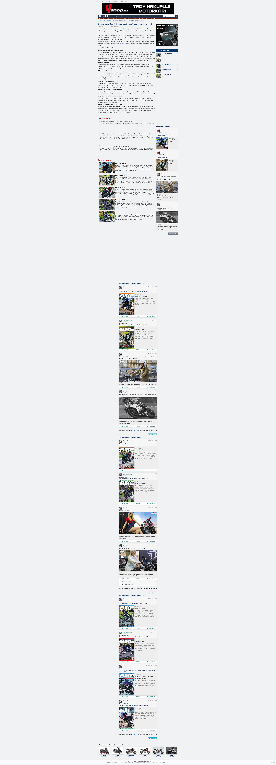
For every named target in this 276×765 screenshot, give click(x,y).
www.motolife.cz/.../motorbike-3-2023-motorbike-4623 (135, 603)
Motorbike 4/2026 (166, 69)
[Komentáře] (155, 286)
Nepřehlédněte (119, 18)
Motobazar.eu (116, 1)
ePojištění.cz (137, 37)
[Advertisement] (167, 101)
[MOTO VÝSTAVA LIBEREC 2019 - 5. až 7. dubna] (126, 151)
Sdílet (138, 316)
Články (122, 16)
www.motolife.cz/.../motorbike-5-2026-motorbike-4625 (135, 445)
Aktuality (109, 20)
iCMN (104, 20)
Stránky (135, 16)
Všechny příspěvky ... (172, 233)
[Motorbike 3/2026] (126, 217)
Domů (100, 20)
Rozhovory (141, 18)
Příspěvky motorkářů (164, 126)
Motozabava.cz (124, 1)
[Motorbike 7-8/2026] (126, 168)
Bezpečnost (108, 18)
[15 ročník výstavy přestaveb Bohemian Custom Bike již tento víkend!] (126, 138)
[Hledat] (176, 16)
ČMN (113, 18)
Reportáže (134, 18)
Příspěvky (117, 16)
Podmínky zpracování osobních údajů (132, 761)
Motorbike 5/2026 (166, 64)
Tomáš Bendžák (126, 581)
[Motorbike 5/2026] (126, 192)
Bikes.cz (110, 1)
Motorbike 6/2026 (166, 59)
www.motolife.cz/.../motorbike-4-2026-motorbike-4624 (135, 478)
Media (128, 16)
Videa (146, 18)
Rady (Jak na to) (127, 18)
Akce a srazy (101, 18)
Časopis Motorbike (165, 129)
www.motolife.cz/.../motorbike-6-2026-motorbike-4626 (135, 324)
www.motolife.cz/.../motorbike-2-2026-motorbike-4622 (135, 636)
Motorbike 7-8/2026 (167, 54)
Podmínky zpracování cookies (145, 761)
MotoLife (105, 1)
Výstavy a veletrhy (152, 18)
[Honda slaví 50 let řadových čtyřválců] (126, 126)
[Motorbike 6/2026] (126, 180)
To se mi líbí (126, 316)
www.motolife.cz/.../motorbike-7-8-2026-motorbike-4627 (135, 291)
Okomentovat (151, 316)
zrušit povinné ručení (110, 42)
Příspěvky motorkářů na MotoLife (132, 283)
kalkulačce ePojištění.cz (125, 44)
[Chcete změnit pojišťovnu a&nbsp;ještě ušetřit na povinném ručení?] (98, 33)
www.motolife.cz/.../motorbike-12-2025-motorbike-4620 (135, 705)
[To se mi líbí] (152, 286)
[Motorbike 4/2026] (126, 204)
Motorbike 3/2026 (166, 75)
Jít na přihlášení (152, 434)
